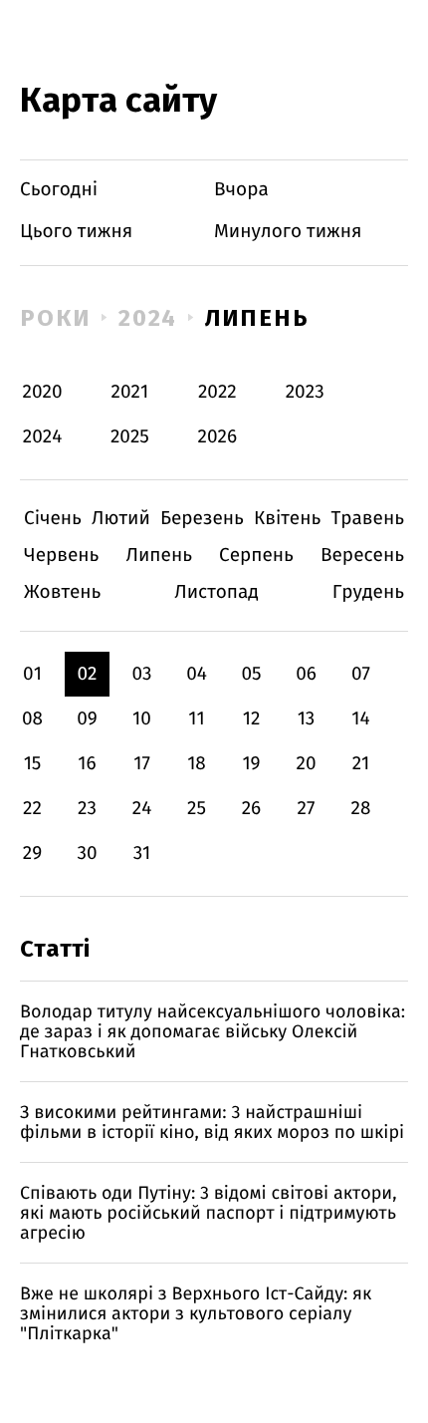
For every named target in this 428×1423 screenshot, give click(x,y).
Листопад (216, 592)
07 (360, 674)
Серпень (256, 555)
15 (33, 763)
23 (87, 808)
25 (196, 808)
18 (196, 763)
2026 (218, 437)
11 (196, 719)
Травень (367, 518)
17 (141, 763)
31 (142, 853)
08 (32, 719)
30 (87, 853)
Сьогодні (59, 189)
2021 (130, 392)
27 (307, 808)
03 (141, 674)
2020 (43, 392)
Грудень (368, 592)
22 (32, 808)
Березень (202, 518)
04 (196, 674)
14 (360, 719)
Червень (61, 555)
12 (252, 719)
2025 (129, 437)
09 (87, 719)
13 (307, 719)
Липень (257, 318)
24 (142, 808)
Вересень (362, 555)
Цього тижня (76, 231)
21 (361, 763)
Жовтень (62, 592)
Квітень (287, 518)
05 (251, 674)
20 (306, 763)
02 (87, 674)
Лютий (121, 518)
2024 (148, 318)
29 (32, 853)
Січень (53, 518)
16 (87, 763)
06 (306, 674)
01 (32, 674)
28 (361, 808)
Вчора (241, 189)
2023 (305, 392)
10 (141, 719)
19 (251, 763)
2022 (217, 392)
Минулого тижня (288, 231)
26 (252, 808)
